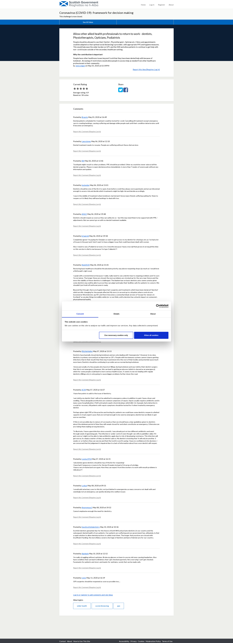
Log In (151, 5)
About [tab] (153, 314)
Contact (62, 641)
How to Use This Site (81, 641)
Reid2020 (86, 265)
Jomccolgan (80, 66)
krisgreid (85, 236)
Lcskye (84, 485)
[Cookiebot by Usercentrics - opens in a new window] (157, 306)
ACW (84, 390)
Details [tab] (117, 314)
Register (161, 5)
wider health (82, 606)
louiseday (85, 185)
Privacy (133, 641)
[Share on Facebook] (125, 91)
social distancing (102, 606)
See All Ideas (88, 22)
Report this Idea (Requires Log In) (146, 69)
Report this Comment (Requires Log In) (87, 131)
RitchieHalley (87, 351)
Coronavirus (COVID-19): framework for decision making (96, 12)
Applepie (85, 553)
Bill (83, 161)
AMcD (84, 214)
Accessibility (124, 641)
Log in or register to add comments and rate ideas (93, 595)
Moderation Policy (153, 641)
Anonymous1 (87, 507)
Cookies (141, 641)
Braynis (85, 117)
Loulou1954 (87, 459)
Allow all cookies (151, 335)
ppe (118, 606)
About (171, 5)
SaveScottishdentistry (91, 527)
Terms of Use (167, 641)
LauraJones (86, 141)
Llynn (84, 578)
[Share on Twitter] (120, 91)
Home (143, 5)
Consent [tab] (80, 314)
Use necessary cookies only (116, 335)
